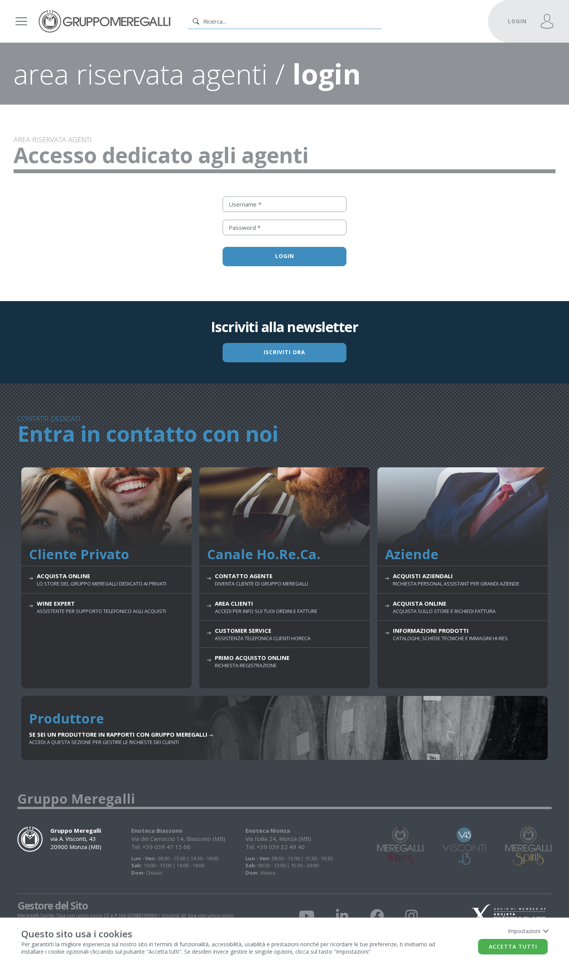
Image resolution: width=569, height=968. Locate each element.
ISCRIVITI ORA (284, 352)
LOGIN (517, 21)
